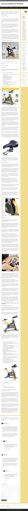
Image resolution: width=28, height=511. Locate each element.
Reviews (7, 7)
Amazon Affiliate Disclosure (8, 506)
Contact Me (24, 0)
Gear (20, 7)
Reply (5, 450)
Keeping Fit (11, 7)
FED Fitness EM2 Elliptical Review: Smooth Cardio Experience (24, 64)
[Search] (26, 11)
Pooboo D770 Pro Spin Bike (7, 299)
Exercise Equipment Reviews (12, 4)
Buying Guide (2, 7)
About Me (27, 0)
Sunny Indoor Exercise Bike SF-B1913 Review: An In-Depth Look (24, 60)
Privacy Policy (1, 0)
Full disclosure (3, 70)
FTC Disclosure (4, 0)
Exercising (16, 7)
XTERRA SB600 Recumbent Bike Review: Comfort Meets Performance (24, 69)
